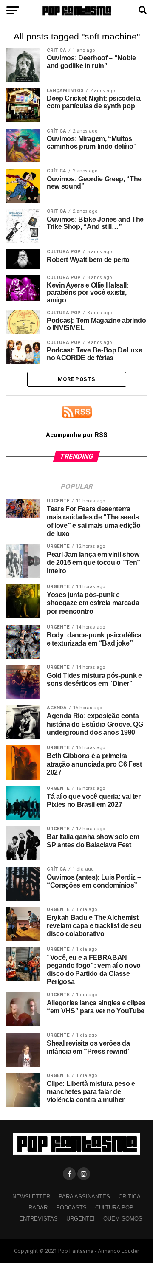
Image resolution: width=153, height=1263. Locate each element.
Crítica (130, 1196)
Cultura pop (114, 1207)
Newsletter (31, 1196)
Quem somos (122, 1218)
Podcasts (71, 1207)
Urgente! (80, 1218)
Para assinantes (84, 1196)
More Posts (76, 379)
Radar (38, 1207)
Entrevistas (38, 1218)
